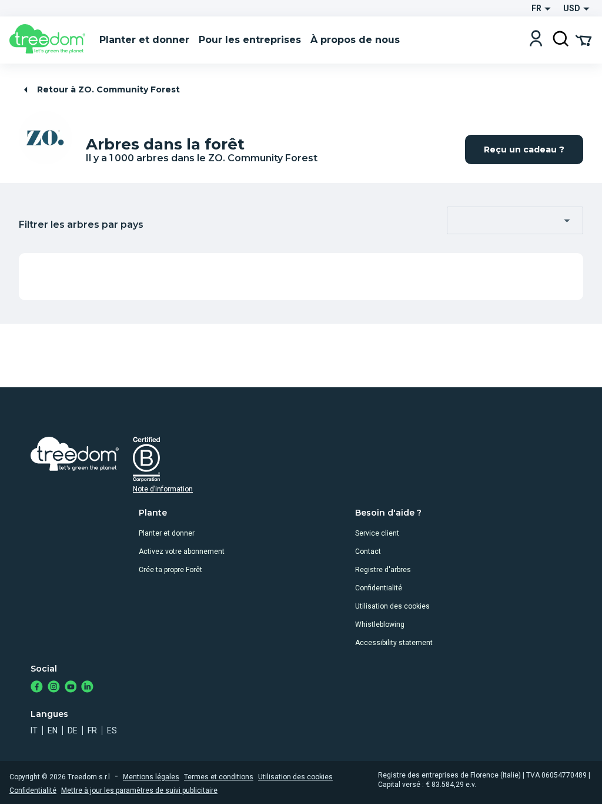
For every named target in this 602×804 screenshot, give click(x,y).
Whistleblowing (379, 624)
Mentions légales (151, 777)
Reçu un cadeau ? (524, 149)
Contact (368, 551)
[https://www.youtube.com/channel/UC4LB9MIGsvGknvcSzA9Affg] (71, 687)
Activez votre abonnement (182, 551)
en (53, 730)
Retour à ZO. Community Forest (108, 89)
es (112, 730)
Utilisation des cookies (392, 606)
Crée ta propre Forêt (170, 570)
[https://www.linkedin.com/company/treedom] (87, 687)
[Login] (536, 39)
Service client (377, 533)
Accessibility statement (394, 643)
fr (92, 730)
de (73, 730)
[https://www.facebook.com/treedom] (37, 687)
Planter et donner (167, 533)
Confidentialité (378, 588)
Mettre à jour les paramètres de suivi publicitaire (139, 790)
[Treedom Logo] (49, 40)
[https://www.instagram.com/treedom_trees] (54, 687)
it (34, 730)
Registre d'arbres (383, 570)
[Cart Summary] (583, 39)
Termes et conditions (218, 777)
